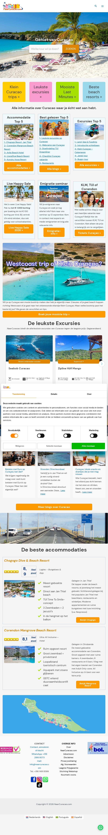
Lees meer (87, 492)
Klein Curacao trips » (14, 91)
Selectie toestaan (54, 446)
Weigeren (19, 446)
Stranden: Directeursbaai (52, 469)
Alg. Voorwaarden (68, 764)
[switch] (41, 436)
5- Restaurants (46, 163)
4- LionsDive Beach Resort (17, 156)
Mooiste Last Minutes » (67, 91)
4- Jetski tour (81, 155)
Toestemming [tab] (18, 394)
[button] (96, 6)
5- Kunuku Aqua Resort (15, 159)
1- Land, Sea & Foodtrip (86, 142)
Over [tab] (89, 394)
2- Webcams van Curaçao (52, 145)
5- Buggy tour (81, 159)
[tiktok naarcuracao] (39, 784)
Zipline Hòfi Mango (69, 368)
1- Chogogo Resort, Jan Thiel (17, 142)
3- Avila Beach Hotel (14, 152)
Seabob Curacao (19, 368)
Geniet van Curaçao (54, 39)
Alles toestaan (88, 446)
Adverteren (68, 754)
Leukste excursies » (40, 91)
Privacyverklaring (68, 761)
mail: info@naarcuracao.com (39, 764)
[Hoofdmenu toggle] (102, 6)
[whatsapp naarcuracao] (45, 779)
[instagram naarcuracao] (39, 779)
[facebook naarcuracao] (33, 779)
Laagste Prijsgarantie (68, 768)
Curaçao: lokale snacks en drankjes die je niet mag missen (87, 472)
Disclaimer (68, 757)
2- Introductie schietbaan (87, 145)
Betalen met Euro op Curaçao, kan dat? (15, 470)
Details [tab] (54, 394)
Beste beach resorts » (94, 91)
